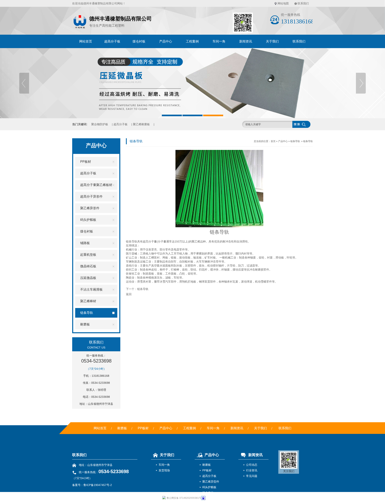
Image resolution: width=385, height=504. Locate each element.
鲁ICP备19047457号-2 (97, 485)
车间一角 (219, 41)
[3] (192, 83)
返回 (129, 294)
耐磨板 (122, 428)
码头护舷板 (209, 487)
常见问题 (251, 476)
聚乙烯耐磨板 (141, 124)
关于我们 (272, 41)
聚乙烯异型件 (210, 481)
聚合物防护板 (99, 124)
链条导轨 (295, 141)
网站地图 (283, 3)
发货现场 (164, 470)
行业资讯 (251, 470)
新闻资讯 (245, 41)
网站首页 (85, 41)
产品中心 (165, 41)
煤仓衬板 (139, 41)
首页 (273, 141)
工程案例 (192, 41)
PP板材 (143, 428)
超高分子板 (112, 41)
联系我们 (303, 3)
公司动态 (251, 464)
